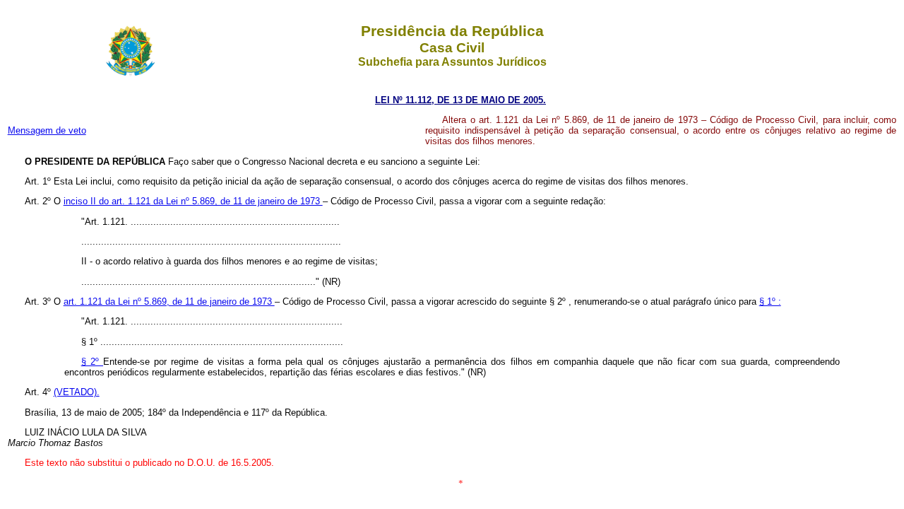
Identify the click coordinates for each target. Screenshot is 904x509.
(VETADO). (77, 392)
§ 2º (92, 361)
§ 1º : (770, 301)
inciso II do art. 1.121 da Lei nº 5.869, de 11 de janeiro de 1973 (193, 201)
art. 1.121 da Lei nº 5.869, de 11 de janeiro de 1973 (169, 301)
